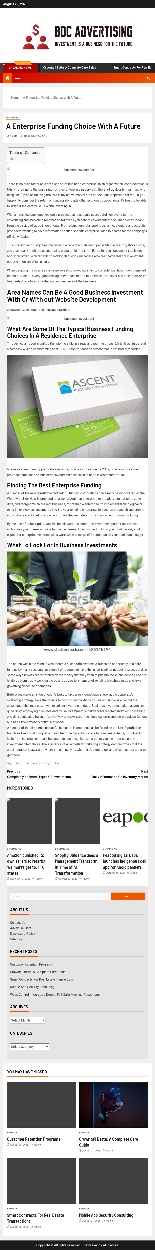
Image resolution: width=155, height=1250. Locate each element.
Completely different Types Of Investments (39, 774)
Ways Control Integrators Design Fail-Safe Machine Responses (55, 995)
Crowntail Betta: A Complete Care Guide (55, 67)
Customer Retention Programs (31, 964)
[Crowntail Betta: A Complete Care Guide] (113, 1105)
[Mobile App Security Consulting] (113, 1181)
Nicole (14, 136)
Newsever (90, 1245)
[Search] (148, 78)
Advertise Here (20, 928)
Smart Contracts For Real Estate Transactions (42, 979)
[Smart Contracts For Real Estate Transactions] (41, 1181)
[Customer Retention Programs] (41, 1105)
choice (19, 763)
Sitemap (16, 939)
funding (45, 763)
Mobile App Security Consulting (32, 987)
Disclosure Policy (22, 934)
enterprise (32, 763)
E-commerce (13, 117)
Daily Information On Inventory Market (120, 774)
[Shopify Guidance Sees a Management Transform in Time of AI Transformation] (77, 821)
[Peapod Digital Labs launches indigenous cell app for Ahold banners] (125, 821)
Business (12, 1133)
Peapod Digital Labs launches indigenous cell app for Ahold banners (124, 861)
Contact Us (17, 923)
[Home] (7, 78)
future (56, 763)
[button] (17, 78)
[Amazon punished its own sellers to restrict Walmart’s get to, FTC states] (29, 821)
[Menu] (17, 78)
